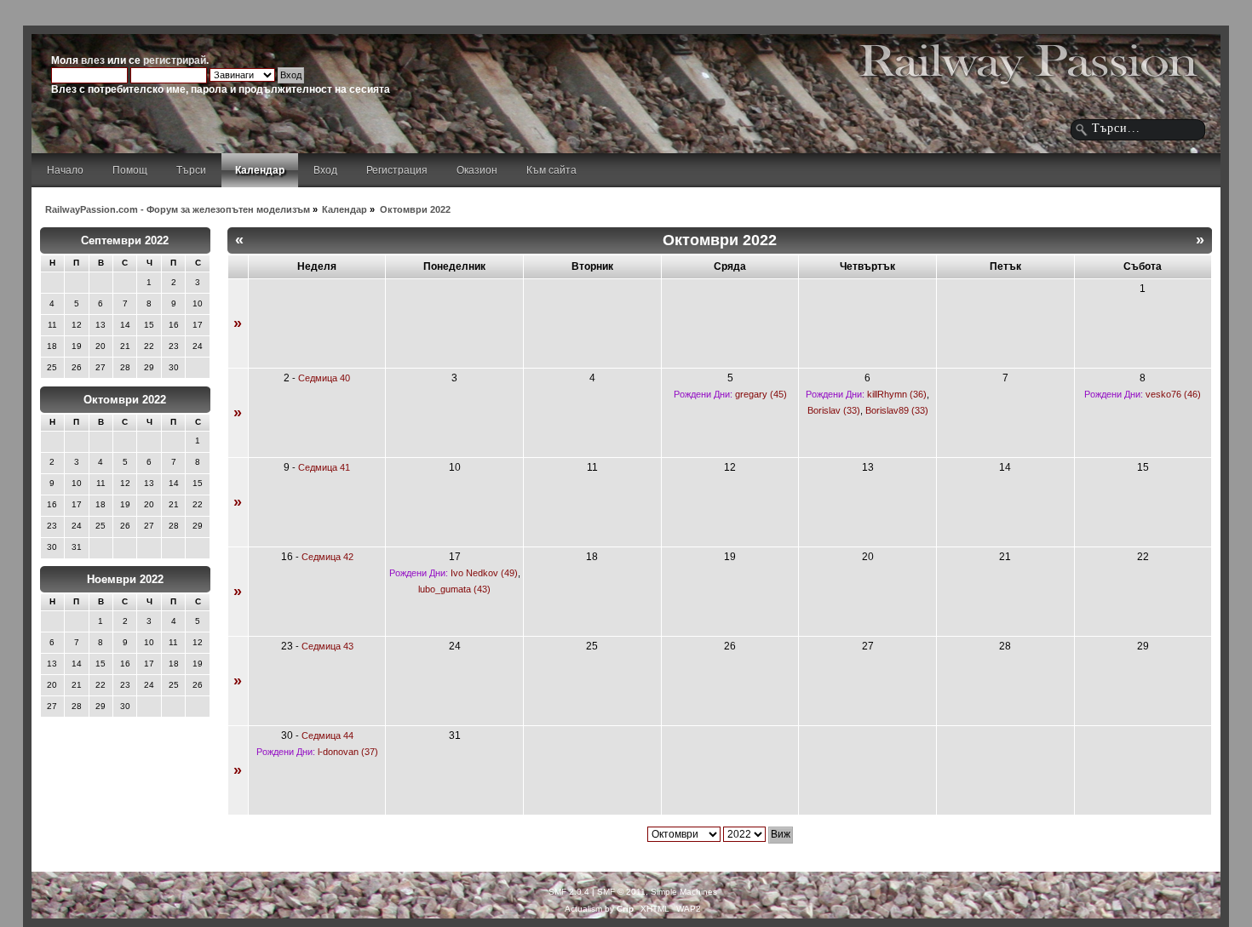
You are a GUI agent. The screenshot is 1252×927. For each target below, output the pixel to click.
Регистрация (397, 170)
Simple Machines (684, 891)
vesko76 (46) (1173, 394)
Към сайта (551, 170)
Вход (325, 170)
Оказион (477, 170)
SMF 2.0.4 (568, 891)
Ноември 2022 (125, 579)
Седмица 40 (324, 378)
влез (93, 60)
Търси (191, 170)
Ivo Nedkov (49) (484, 573)
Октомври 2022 (124, 399)
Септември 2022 (125, 240)
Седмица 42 (327, 557)
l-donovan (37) (348, 752)
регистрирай (174, 60)
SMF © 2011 (621, 891)
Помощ (129, 170)
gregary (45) (761, 394)
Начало (65, 170)
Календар (259, 170)
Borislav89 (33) (896, 410)
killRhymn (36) (897, 394)
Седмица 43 (327, 646)
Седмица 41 (324, 467)
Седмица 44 (327, 735)
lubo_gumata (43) (454, 589)
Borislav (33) (833, 410)
